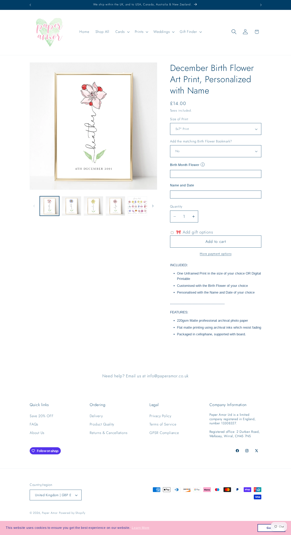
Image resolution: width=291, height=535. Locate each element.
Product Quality (102, 424)
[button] (122, 31)
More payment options (215, 254)
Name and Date (182, 185)
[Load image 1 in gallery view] (49, 206)
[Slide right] (152, 206)
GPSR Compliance (164, 432)
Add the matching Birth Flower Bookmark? (201, 141)
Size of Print (179, 119)
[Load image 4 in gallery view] (115, 206)
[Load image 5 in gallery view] (137, 206)
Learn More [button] (140, 527)
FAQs (34, 424)
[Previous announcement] (30, 5)
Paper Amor (50, 513)
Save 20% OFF (41, 416)
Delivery (96, 416)
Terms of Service (162, 424)
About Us (37, 432)
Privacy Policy (160, 416)
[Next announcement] (261, 5)
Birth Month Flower (184, 165)
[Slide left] (34, 206)
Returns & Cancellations (108, 432)
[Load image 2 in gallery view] (71, 206)
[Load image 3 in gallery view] (93, 206)
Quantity (176, 206)
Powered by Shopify (72, 513)
